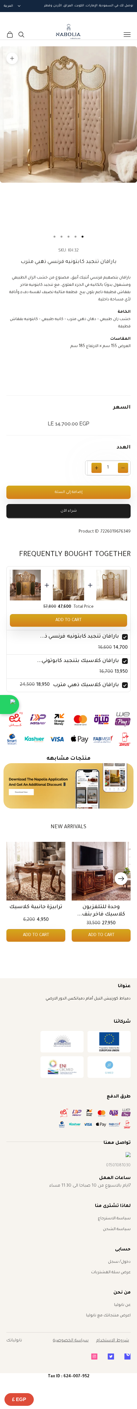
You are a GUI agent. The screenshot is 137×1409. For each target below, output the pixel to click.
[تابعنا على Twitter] (111, 1356)
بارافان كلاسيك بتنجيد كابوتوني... (78, 661)
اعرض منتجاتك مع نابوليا (108, 1316)
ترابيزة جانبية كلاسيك (35, 907)
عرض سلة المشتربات (111, 1272)
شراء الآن (69, 511)
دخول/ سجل (119, 1262)
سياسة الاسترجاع (114, 1218)
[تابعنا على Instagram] (94, 1356)
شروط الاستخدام (112, 1340)
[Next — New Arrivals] (121, 878)
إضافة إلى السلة (69, 492)
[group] (69, 786)
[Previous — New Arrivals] (16, 878)
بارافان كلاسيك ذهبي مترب (86, 685)
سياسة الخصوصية (71, 1340)
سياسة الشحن (117, 1229)
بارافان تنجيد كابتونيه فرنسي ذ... (79, 636)
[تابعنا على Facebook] (127, 1356)
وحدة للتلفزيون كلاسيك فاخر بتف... (101, 910)
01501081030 (118, 1165)
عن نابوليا (122, 1305)
